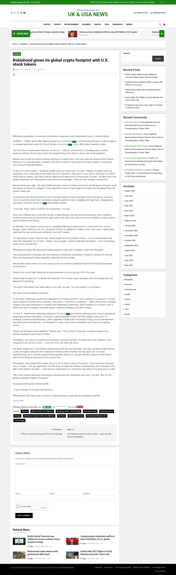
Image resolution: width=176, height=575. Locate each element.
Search (126, 53)
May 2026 (129, 206)
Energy (17, 416)
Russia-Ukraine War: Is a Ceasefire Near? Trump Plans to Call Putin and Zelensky (143, 173)
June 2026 (129, 201)
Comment (20, 464)
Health (97, 24)
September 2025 (131, 245)
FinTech (61, 416)
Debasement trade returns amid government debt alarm (143, 32)
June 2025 (129, 260)
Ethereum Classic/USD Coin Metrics (39, 416)
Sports (57, 24)
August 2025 (130, 250)
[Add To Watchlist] (74, 142)
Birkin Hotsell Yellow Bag (135, 146)
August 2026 (130, 191)
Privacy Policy (160, 571)
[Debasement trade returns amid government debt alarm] (112, 35)
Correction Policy (159, 567)
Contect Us (108, 567)
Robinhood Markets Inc (96, 416)
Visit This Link (131, 122)
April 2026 (129, 211)
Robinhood (63, 144)
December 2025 (131, 231)
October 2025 (130, 240)
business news (90, 411)
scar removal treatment (134, 158)
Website (86, 493)
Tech (107, 24)
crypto (76, 144)
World (129, 24)
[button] (65, 136)
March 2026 (129, 216)
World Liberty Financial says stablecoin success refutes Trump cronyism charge (43, 539)
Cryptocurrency (106, 411)
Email (52, 493)
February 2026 (130, 221)
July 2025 (128, 255)
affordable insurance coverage (138, 170)
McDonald (67, 141)
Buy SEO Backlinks (133, 134)
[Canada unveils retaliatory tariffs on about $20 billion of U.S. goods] (39, 35)
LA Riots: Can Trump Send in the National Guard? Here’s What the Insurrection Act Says (143, 161)
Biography (118, 24)
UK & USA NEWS (88, 14)
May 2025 (129, 265)
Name (18, 493)
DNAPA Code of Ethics (141, 567)
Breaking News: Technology (68, 411)
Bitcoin (39, 203)
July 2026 (128, 196)
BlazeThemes (68, 567)
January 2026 (130, 226)
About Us (98, 567)
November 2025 (131, 235)
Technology (19, 420)
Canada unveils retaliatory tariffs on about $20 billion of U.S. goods (127, 2)
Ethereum (61, 313)
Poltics (46, 24)
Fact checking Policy (123, 567)
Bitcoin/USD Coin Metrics (42, 411)
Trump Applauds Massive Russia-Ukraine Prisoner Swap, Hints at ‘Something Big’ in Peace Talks (142, 125)
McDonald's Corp (76, 416)
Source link (18, 400)
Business (86, 24)
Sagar (17, 69)
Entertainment (71, 24)
